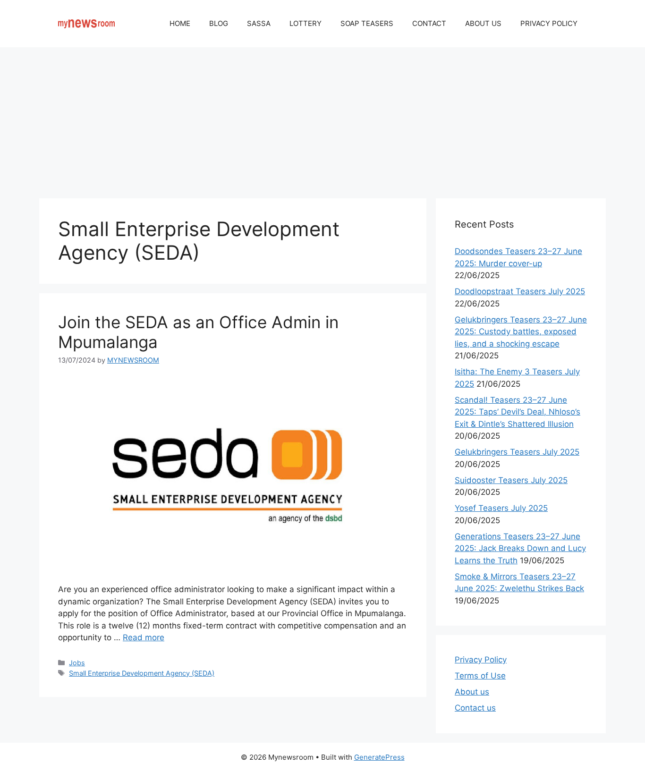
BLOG (218, 23)
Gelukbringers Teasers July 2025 (517, 452)
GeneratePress (379, 757)
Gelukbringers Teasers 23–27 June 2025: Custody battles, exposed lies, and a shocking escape (521, 331)
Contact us (475, 708)
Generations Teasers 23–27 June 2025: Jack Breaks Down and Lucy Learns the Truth (520, 548)
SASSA (259, 23)
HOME (180, 23)
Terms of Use (480, 675)
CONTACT (429, 23)
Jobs (77, 663)
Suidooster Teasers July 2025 (511, 480)
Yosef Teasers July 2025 (501, 508)
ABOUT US (483, 23)
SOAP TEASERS (366, 23)
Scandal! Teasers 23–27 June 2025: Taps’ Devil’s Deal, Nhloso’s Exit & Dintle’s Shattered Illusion (517, 412)
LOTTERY (305, 23)
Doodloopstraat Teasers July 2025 (520, 291)
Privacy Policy (481, 659)
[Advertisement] (322, 118)
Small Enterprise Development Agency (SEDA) (141, 673)
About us (472, 691)
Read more (143, 637)
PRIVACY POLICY (548, 23)
